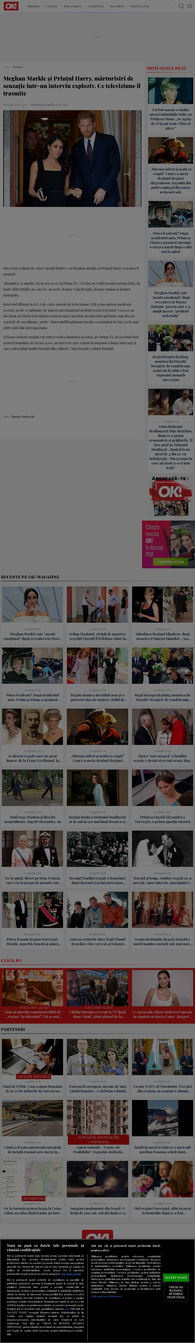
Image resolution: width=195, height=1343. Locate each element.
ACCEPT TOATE (176, 1277)
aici (67, 1308)
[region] (97, 1291)
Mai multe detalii (71, 1273)
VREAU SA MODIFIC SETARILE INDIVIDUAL (176, 1292)
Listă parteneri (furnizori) (106, 1296)
